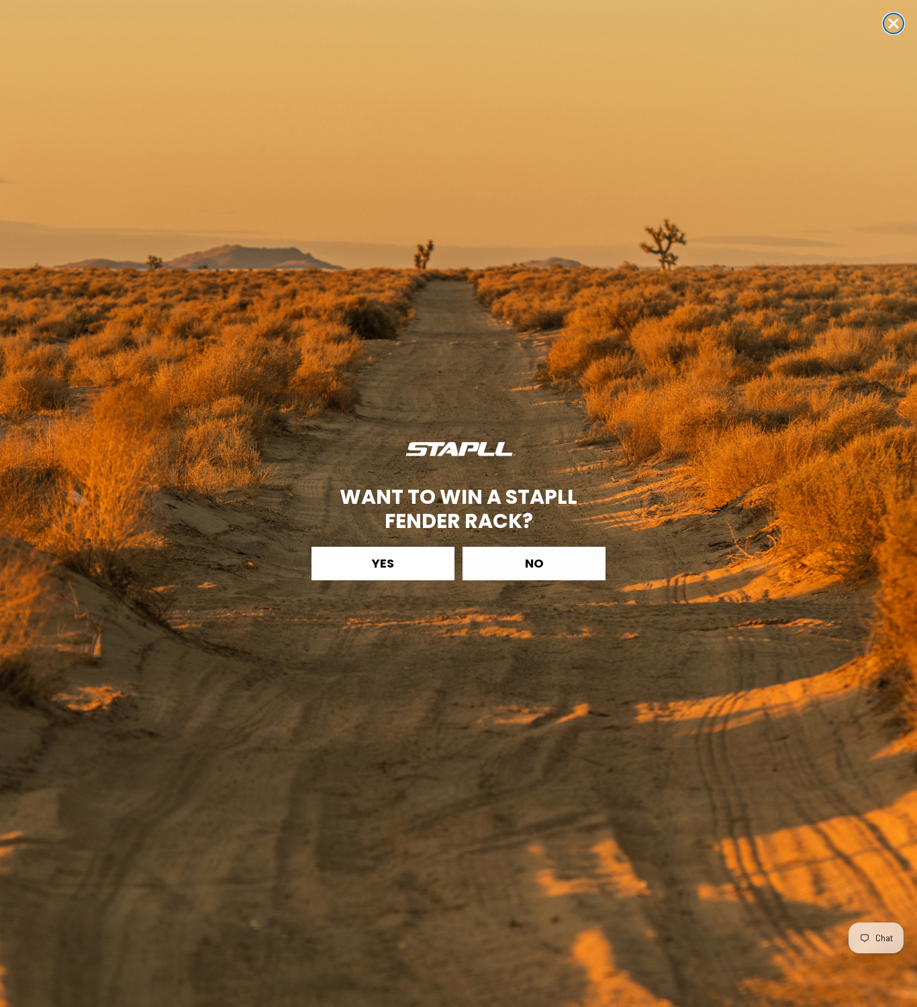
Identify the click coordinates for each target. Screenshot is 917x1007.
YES (383, 563)
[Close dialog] (893, 23)
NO (534, 563)
